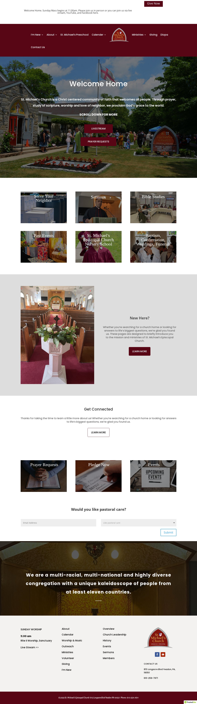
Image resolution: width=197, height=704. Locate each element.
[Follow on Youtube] (163, 654)
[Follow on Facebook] (157, 654)
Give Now (153, 3)
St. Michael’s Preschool (74, 34)
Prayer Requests (98, 141)
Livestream (98, 128)
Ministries (137, 34)
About (50, 34)
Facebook (87, 12)
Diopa (164, 34)
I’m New (36, 34)
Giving (153, 34)
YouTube (71, 12)
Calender (97, 34)
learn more (139, 351)
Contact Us (38, 47)
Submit (168, 532)
